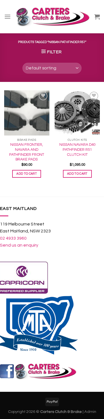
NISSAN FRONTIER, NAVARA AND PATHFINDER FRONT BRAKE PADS (26, 152)
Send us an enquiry (19, 245)
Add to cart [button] (26, 173)
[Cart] (97, 17)
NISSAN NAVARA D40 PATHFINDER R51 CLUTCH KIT (77, 149)
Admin (90, 412)
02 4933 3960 (13, 238)
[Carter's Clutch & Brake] (52, 16)
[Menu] (7, 16)
